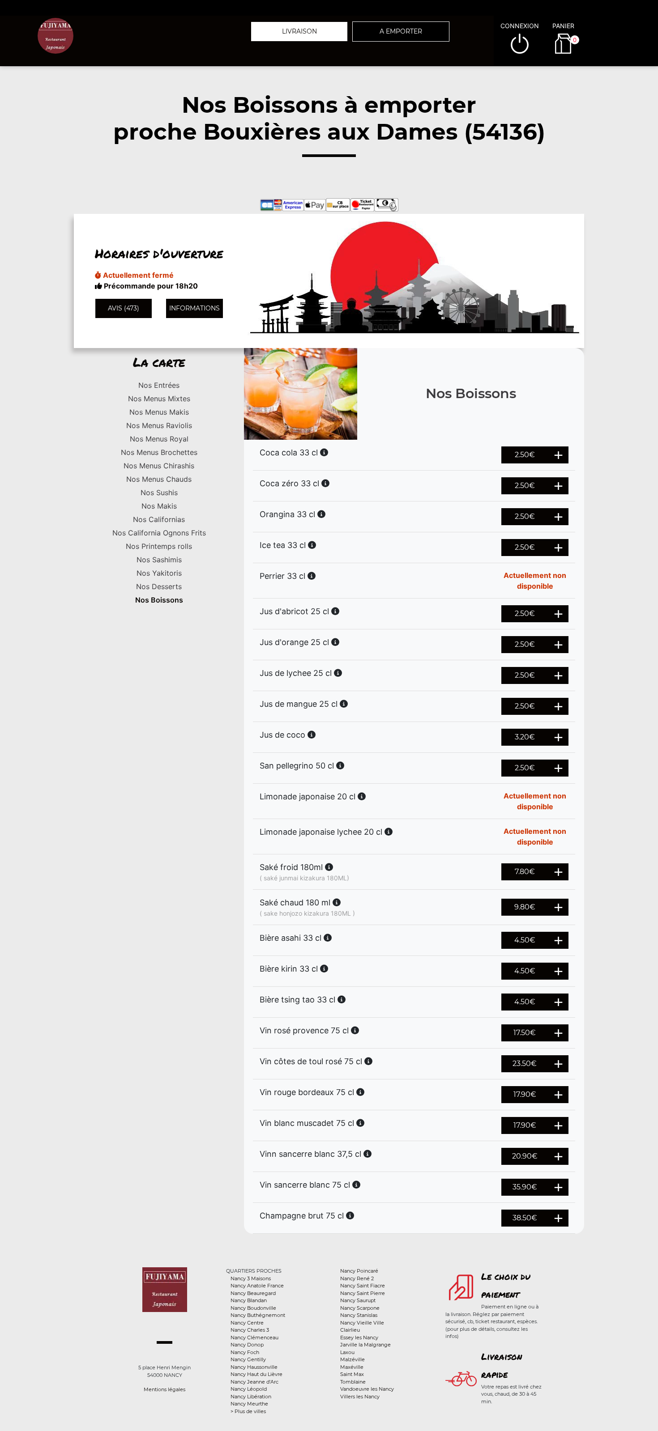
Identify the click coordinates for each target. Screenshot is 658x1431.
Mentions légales (164, 1389)
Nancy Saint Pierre (362, 1293)
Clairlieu (350, 1330)
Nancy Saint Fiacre (362, 1285)
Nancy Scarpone (360, 1308)
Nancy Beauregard (253, 1293)
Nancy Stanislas (358, 1315)
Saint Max (352, 1374)
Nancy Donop (247, 1345)
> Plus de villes (248, 1411)
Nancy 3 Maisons (251, 1278)
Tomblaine (353, 1382)
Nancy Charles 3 (250, 1330)
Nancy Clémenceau (254, 1337)
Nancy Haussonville (254, 1367)
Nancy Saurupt (358, 1300)
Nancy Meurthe (249, 1404)
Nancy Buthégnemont (258, 1315)
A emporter (401, 31)
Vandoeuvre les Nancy (367, 1389)
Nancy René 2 (357, 1278)
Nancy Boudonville (253, 1308)
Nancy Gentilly (248, 1359)
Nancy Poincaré (359, 1271)
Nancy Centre (247, 1323)
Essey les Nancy (359, 1337)
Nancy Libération (251, 1396)
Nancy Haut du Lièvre (256, 1374)
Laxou (347, 1352)
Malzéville (352, 1359)
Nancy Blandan (249, 1300)
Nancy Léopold (249, 1389)
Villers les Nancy (360, 1396)
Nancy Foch (245, 1352)
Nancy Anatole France (257, 1285)
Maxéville (351, 1367)
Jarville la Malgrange (365, 1345)
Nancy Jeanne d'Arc (254, 1382)
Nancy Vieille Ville (362, 1323)
